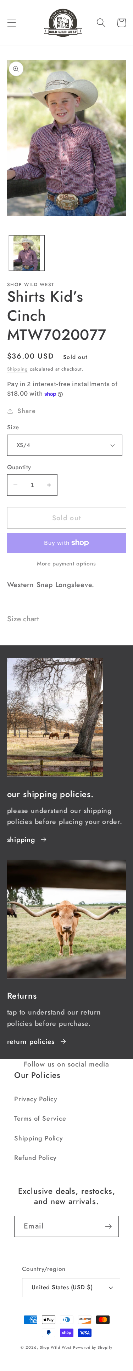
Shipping (17, 369)
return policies (31, 1041)
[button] (11, 23)
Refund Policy (35, 1157)
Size (13, 427)
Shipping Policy (38, 1138)
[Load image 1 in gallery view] (26, 253)
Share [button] (26, 411)
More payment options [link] (66, 564)
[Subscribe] (108, 1226)
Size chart (23, 619)
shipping (21, 839)
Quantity (19, 467)
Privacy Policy (35, 1099)
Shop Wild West (56, 1347)
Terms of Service (40, 1118)
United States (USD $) (62, 1287)
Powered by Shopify (92, 1347)
